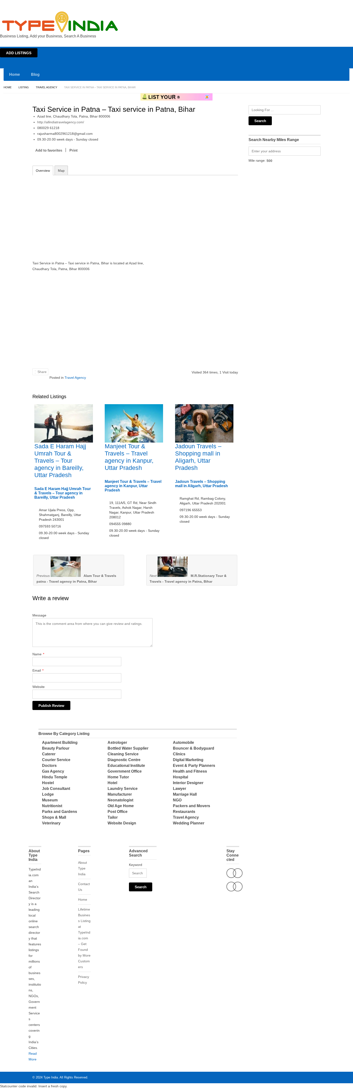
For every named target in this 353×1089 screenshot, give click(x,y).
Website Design (122, 823)
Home (306, 4)
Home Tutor (118, 777)
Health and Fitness (190, 771)
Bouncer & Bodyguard (193, 748)
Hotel (112, 783)
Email (37, 670)
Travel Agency (46, 87)
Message (39, 615)
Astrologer (117, 742)
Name (38, 654)
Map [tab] (61, 170)
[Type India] (60, 22)
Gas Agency (53, 771)
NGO (177, 800)
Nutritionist (52, 806)
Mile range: (257, 160)
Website (38, 687)
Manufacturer (120, 794)
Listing (23, 87)
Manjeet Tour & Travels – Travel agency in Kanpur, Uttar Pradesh (133, 485)
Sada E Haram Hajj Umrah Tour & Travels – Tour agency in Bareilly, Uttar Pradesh (60, 460)
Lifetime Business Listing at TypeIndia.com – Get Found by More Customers (84, 938)
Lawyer (179, 789)
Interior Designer (188, 783)
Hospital (180, 777)
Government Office (125, 771)
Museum (50, 800)
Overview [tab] (43, 170)
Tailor (113, 817)
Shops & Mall (54, 817)
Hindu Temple (54, 777)
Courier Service (56, 760)
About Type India (82, 868)
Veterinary (51, 823)
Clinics (179, 754)
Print (73, 150)
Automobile (183, 742)
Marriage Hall (185, 794)
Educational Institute (126, 765)
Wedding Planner (188, 823)
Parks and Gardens (59, 812)
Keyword (135, 865)
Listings (319, 4)
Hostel (48, 783)
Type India (50, 1077)
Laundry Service (123, 789)
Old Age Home (121, 806)
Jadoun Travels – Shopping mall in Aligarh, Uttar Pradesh (201, 483)
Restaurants (184, 812)
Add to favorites (48, 150)
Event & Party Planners (194, 765)
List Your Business (339, 4)
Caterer (48, 754)
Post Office (118, 812)
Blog (35, 74)
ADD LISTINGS (18, 53)
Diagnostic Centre (124, 760)
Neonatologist (120, 800)
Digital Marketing (188, 760)
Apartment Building (60, 742)
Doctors (49, 765)
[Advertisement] (95, 214)
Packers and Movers (191, 806)
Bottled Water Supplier (128, 748)
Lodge (48, 794)
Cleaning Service (123, 754)
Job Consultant (56, 789)
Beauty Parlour (55, 748)
